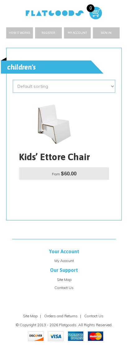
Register (48, 32)
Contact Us (64, 287)
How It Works (19, 32)
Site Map (64, 279)
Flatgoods (67, 325)
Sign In (106, 32)
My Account (77, 32)
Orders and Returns (61, 316)
